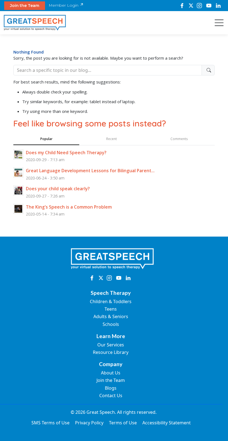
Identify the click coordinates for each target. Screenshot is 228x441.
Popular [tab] (46, 138)
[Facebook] (182, 5)
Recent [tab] (111, 138)
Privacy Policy (89, 423)
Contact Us (110, 395)
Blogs (111, 388)
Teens (111, 309)
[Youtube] (209, 5)
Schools (111, 324)
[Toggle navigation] (217, 22)
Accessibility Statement (166, 423)
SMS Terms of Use (50, 423)
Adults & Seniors (110, 316)
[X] (190, 5)
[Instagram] (199, 5)
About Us (110, 373)
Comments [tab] (179, 138)
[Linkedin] (218, 5)
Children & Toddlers (111, 301)
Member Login (64, 5)
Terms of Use (123, 423)
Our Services (110, 345)
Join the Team (24, 5)
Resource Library (110, 352)
